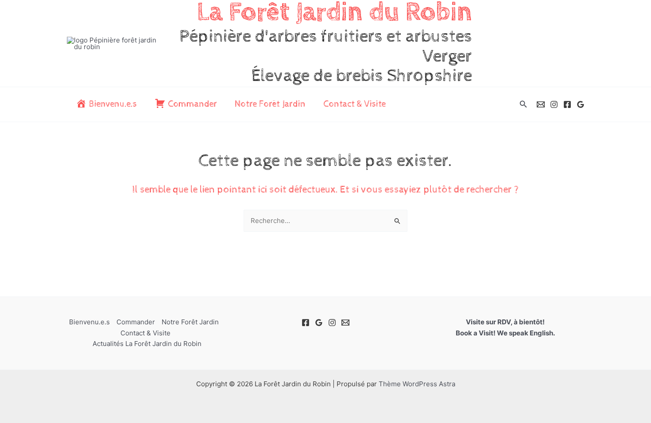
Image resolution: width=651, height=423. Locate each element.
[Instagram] (554, 104)
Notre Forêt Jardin (270, 104)
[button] (523, 104)
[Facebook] (567, 104)
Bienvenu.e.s (89, 322)
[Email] (541, 104)
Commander (135, 322)
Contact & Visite (354, 104)
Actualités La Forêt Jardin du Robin (147, 343)
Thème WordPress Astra (417, 384)
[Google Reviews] (581, 104)
